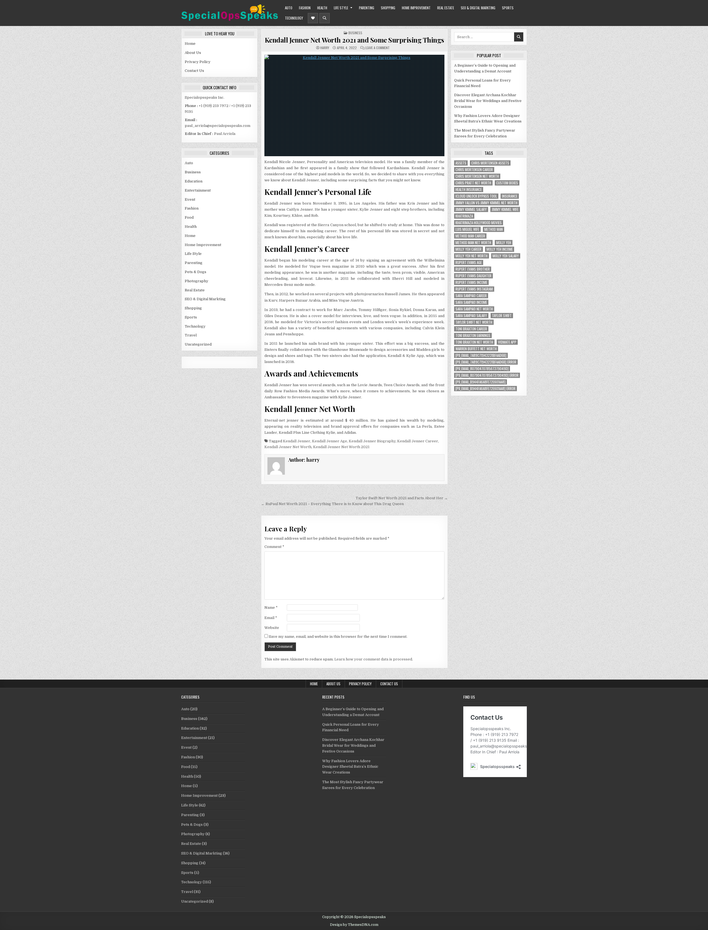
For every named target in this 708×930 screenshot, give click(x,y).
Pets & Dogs (195, 272)
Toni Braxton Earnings (472, 335)
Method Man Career (470, 236)
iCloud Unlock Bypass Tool (476, 196)
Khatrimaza (464, 216)
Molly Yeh (503, 242)
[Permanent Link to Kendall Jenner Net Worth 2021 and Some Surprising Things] (354, 105)
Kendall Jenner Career (417, 441)
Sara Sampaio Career (471, 295)
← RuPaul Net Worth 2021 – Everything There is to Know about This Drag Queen (332, 504)
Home (190, 43)
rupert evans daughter (473, 275)
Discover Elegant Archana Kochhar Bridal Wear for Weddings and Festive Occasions (488, 101)
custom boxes (507, 183)
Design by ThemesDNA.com (354, 925)
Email (270, 618)
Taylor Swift (502, 315)
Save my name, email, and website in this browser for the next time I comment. (338, 636)
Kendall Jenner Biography (372, 441)
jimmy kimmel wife (505, 209)
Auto (288, 8)
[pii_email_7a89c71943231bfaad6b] (480, 355)
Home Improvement (416, 8)
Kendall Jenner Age (329, 441)
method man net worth (473, 242)
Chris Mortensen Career (474, 169)
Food (189, 217)
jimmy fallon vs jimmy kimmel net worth (486, 202)
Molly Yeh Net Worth (471, 255)
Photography (196, 281)
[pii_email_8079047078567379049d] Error (487, 375)
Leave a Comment (377, 47)
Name (271, 607)
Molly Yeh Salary (506, 255)
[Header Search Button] (324, 18)
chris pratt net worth (473, 183)
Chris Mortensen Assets (490, 163)
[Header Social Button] (313, 18)
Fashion (305, 8)
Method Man (493, 229)
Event (190, 199)
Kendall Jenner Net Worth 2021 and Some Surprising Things (354, 39)
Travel (191, 335)
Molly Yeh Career (468, 249)
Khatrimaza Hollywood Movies (478, 222)
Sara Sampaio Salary (471, 315)
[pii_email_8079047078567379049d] (482, 368)
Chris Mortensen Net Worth (477, 176)
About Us (193, 53)
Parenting (366, 8)
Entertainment (198, 190)
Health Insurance (468, 189)
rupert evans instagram (474, 289)
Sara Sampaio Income (471, 302)
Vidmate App (507, 342)
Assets (460, 163)
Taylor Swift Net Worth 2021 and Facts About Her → (402, 498)
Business (193, 172)
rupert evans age (468, 262)
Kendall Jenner (296, 441)
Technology (294, 18)
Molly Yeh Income (499, 249)
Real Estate (445, 8)
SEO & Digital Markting (478, 8)
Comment (274, 547)
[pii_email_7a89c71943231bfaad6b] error (485, 362)
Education (193, 181)
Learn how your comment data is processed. (373, 659)
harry (324, 47)
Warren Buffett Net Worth (476, 348)
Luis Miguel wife (467, 229)
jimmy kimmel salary (471, 209)
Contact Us (194, 71)
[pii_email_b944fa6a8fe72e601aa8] (480, 382)
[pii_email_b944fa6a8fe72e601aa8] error (485, 388)
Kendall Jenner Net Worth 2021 (341, 447)
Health (322, 8)
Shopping (388, 8)
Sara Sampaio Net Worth (474, 309)
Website (271, 628)
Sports (508, 8)
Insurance (509, 196)
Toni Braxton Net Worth (474, 342)
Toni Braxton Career (471, 328)
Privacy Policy (197, 62)
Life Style (341, 8)
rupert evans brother (472, 269)
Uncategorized (198, 344)
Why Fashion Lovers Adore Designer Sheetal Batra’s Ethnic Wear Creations (350, 767)
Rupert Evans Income (471, 282)
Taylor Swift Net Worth (473, 322)
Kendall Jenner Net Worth (287, 447)
